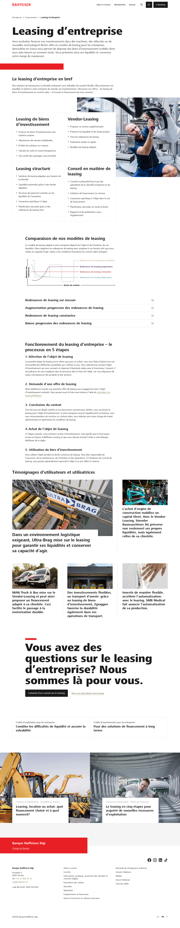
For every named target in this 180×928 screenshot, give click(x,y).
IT (167, 917)
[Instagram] (155, 860)
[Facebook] (149, 860)
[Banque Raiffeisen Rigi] (21, 4)
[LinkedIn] (160, 860)
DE (158, 917)
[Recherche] (141, 5)
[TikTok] (166, 860)
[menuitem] (104, 5)
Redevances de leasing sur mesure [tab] (50, 300)
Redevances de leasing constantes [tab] (50, 315)
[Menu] (149, 5)
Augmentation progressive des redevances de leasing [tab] (64, 308)
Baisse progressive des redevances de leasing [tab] (58, 323)
